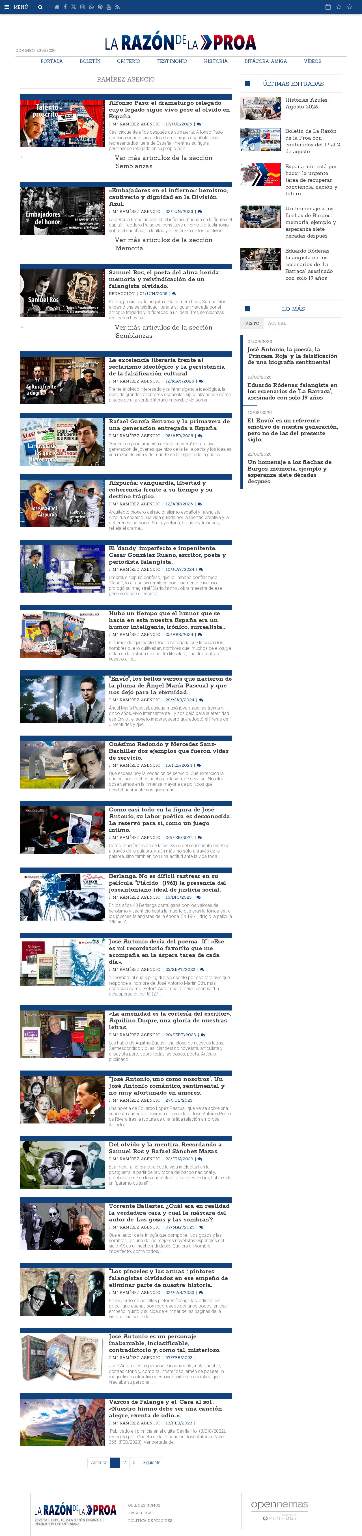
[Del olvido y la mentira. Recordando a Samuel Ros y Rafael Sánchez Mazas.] (62, 1165)
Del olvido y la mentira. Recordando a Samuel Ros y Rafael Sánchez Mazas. (165, 1148)
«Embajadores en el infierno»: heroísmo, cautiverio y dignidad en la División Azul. (168, 197)
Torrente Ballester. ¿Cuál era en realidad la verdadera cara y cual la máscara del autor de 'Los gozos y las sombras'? (169, 1213)
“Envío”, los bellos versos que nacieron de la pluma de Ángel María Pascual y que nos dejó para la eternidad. (170, 686)
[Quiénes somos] (349, 6)
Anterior (99, 1462)
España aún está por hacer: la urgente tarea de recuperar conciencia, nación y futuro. (311, 180)
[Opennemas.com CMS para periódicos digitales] (279, 1511)
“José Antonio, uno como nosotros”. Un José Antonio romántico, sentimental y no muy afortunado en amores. (167, 1086)
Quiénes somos (144, 1505)
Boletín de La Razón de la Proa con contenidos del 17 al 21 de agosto (313, 141)
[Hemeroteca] (328, 6)
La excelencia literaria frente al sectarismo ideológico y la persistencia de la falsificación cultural (167, 367)
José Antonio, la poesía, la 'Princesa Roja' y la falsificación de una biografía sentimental (292, 356)
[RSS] (117, 7)
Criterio (128, 61)
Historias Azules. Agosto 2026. (306, 103)
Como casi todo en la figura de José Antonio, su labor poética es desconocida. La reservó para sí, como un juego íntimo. (170, 820)
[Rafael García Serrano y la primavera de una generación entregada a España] (62, 442)
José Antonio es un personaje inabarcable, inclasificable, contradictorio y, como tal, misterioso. (164, 1343)
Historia (216, 61)
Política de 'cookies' (150, 1520)
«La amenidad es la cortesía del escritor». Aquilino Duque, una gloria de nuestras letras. (170, 1020)
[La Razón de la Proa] (181, 39)
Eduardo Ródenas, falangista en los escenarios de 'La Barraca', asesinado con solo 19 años (309, 265)
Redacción (122, 293)
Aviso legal (141, 1513)
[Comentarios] (199, 124)
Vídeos (313, 61)
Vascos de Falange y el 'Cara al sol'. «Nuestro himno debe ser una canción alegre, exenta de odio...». (165, 1409)
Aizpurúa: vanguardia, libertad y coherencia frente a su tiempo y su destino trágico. (161, 490)
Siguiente (152, 1462)
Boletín (90, 61)
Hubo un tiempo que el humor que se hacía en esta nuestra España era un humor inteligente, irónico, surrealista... (167, 620)
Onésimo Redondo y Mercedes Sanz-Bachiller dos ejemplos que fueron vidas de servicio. (169, 751)
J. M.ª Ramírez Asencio (135, 124)
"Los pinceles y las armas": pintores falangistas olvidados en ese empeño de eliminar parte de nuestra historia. (168, 1278)
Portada (51, 61)
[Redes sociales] (338, 6)
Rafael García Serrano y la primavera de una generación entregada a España (169, 425)
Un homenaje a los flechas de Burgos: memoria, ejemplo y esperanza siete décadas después (310, 223)
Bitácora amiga (265, 61)
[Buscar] (40, 7)
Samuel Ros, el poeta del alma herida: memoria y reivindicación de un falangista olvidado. (164, 279)
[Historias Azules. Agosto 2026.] (260, 108)
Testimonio (172, 61)
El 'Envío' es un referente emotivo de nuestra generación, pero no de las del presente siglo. (292, 430)
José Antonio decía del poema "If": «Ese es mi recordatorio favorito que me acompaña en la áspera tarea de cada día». (166, 952)
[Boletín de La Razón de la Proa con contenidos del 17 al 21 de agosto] (260, 139)
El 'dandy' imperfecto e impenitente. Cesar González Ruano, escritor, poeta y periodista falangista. (167, 555)
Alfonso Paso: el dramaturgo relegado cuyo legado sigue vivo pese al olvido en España (169, 110)
